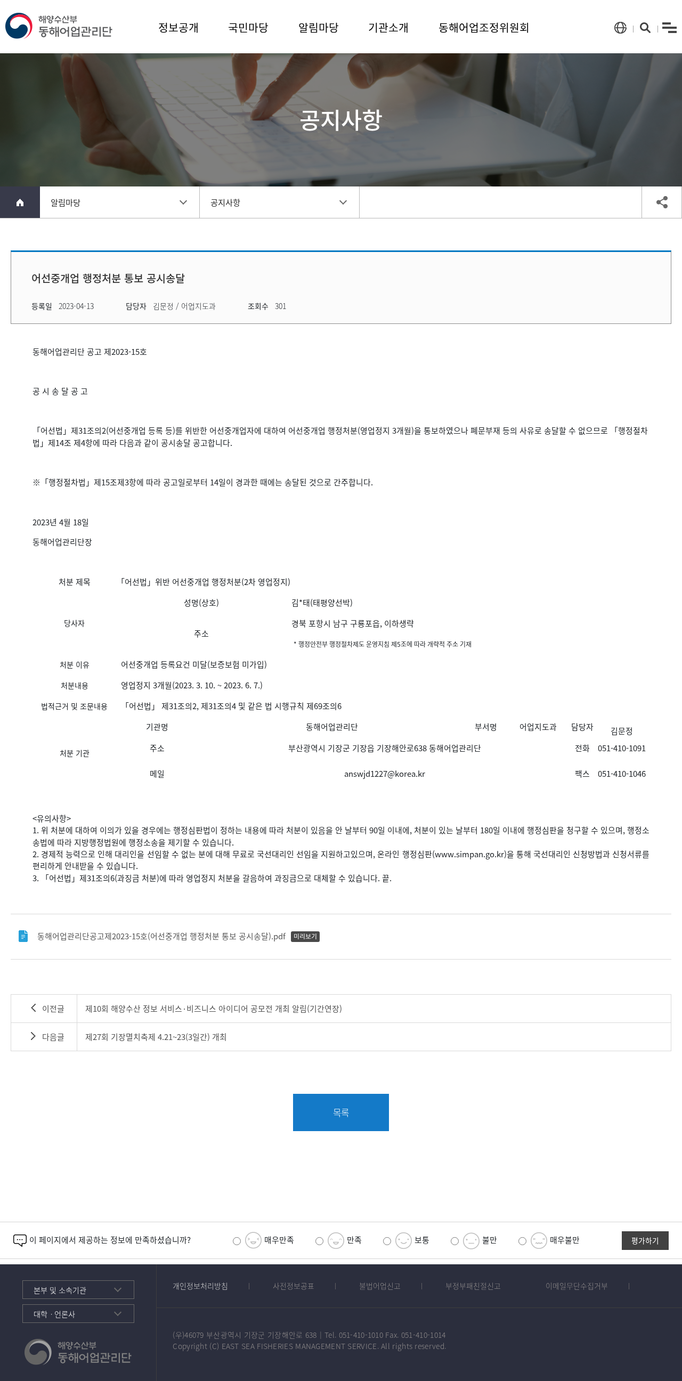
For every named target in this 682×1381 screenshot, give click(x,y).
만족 (353, 1239)
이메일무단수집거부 (577, 1285)
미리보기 (305, 936)
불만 (488, 1239)
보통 (420, 1239)
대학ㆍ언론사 (54, 1314)
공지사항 (225, 202)
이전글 (53, 1008)
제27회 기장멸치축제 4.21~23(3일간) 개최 (156, 1037)
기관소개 (388, 27)
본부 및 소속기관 (60, 1290)
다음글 (53, 1037)
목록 (341, 1112)
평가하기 (645, 1240)
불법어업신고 (380, 1285)
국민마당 (248, 27)
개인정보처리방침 (200, 1285)
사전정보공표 (293, 1285)
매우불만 (564, 1239)
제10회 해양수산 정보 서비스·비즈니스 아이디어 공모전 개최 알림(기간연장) (213, 1008)
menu (669, 28)
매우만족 (278, 1239)
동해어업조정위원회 (484, 27)
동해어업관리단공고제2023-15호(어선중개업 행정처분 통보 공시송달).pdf (161, 936)
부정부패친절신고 (473, 1285)
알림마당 (318, 27)
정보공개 (178, 27)
